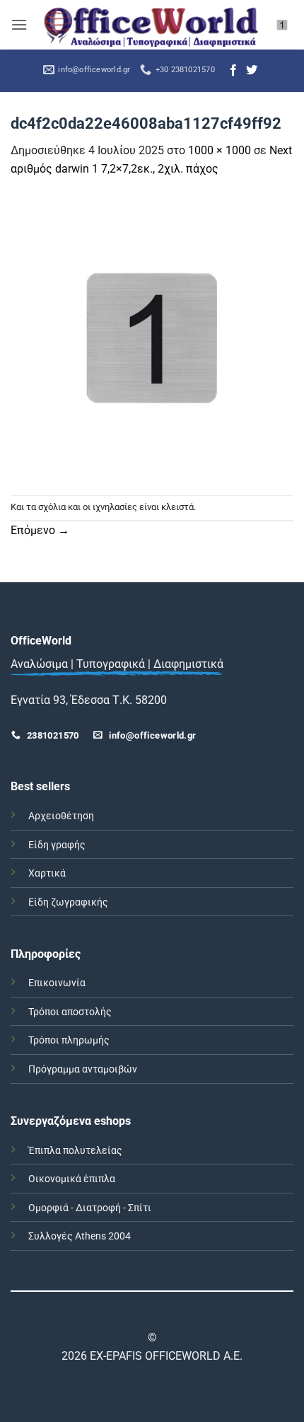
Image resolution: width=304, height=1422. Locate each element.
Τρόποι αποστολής (70, 1012)
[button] (19, 24)
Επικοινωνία (57, 983)
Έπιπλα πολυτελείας (75, 1151)
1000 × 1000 (219, 150)
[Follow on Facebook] (233, 70)
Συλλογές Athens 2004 (79, 1236)
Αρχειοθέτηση (61, 816)
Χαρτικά (47, 873)
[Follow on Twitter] (251, 70)
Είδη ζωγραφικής (68, 902)
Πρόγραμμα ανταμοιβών (82, 1069)
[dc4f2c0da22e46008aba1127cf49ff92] (152, 335)
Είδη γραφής (57, 845)
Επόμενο (40, 530)
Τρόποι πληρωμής (69, 1040)
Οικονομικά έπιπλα (71, 1179)
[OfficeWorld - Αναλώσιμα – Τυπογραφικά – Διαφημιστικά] (151, 24)
